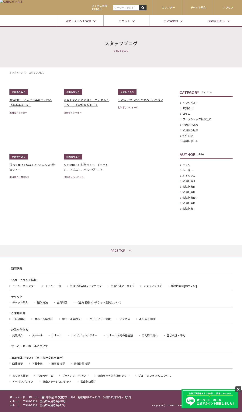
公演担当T (188, 208)
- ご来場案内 (17, 313)
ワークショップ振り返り (197, 119)
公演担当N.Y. (189, 197)
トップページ (16, 72)
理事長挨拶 (58, 363)
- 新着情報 (15, 268)
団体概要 (17, 363)
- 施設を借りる (18, 329)
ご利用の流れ (150, 335)
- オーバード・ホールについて (28, 346)
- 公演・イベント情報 (23, 280)
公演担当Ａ (189, 181)
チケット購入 (198, 7)
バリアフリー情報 (100, 319)
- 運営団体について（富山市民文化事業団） (37, 358)
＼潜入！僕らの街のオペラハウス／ (140, 100)
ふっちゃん (189, 175)
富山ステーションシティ (57, 381)
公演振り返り (190, 130)
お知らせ (187, 108)
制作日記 (187, 136)
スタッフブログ (152, 286)
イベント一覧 (53, 286)
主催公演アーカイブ (122, 286)
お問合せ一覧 (45, 376)
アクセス (228, 7)
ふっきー (187, 170)
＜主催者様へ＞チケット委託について (98, 302)
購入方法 (42, 302)
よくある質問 (147, 319)
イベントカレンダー (24, 286)
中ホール (56, 335)
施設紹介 (17, 335)
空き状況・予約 (176, 335)
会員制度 (62, 302)
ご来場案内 (19, 319)
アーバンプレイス (22, 381)
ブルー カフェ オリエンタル (154, 376)
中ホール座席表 (71, 319)
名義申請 (37, 363)
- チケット (15, 297)
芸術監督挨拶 (82, 363)
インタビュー (190, 103)
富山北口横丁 (88, 381)
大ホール (37, 335)
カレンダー (168, 7)
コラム (186, 114)
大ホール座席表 (44, 319)
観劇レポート (190, 141)
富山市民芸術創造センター (113, 376)
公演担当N (188, 192)
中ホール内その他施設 (119, 335)
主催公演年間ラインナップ (86, 286)
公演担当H (188, 186)
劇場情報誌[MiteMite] (184, 286)
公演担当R (188, 203)
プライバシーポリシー (75, 376)
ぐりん (186, 165)
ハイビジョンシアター (84, 335)
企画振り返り (190, 125)
